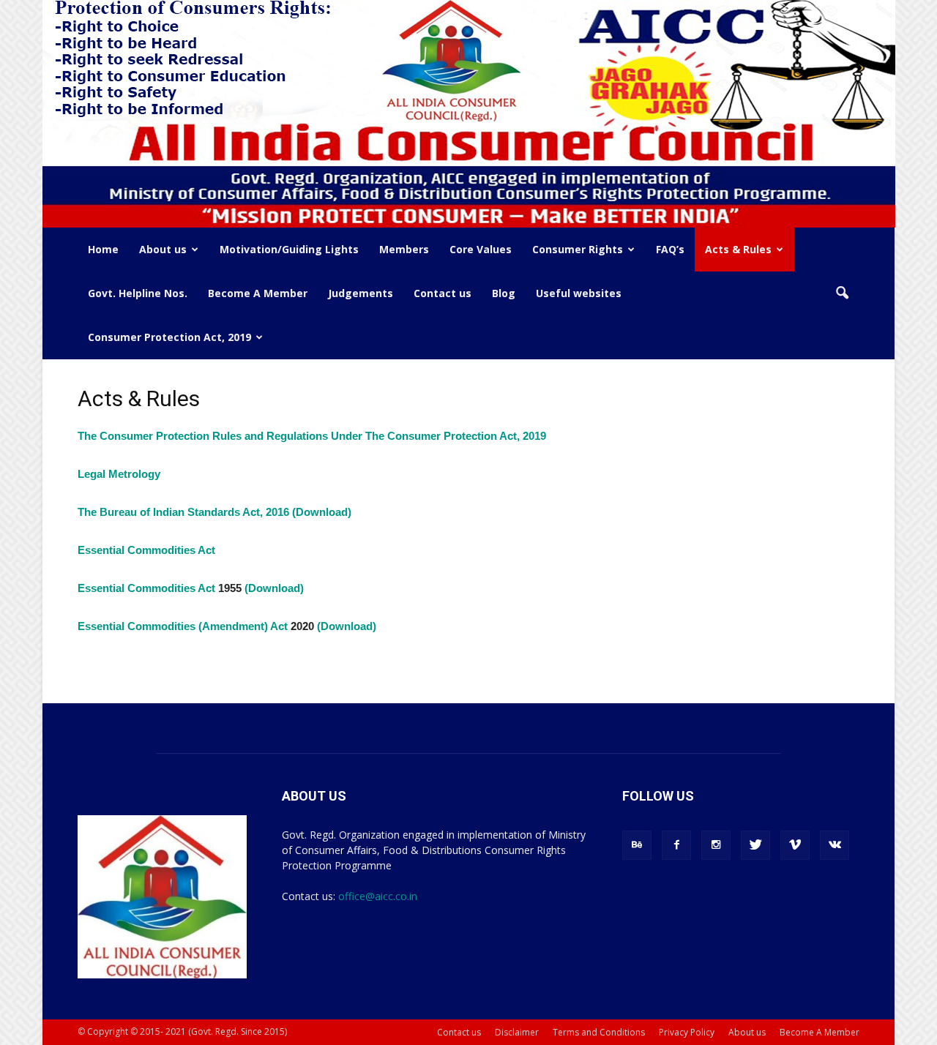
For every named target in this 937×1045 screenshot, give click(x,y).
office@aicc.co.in (377, 896)
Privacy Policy (686, 1032)
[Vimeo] (795, 845)
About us (163, 249)
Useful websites (578, 293)
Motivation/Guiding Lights (289, 249)
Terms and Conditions (599, 1032)
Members (404, 249)
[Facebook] (676, 845)
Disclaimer (517, 1032)
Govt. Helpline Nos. (137, 293)
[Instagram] (716, 845)
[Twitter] (755, 845)
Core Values (480, 249)
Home (103, 249)
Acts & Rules (738, 249)
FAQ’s (670, 249)
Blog (503, 293)
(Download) (321, 512)
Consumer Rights (577, 249)
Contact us (442, 293)
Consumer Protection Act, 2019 (169, 337)
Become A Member (257, 293)
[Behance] (637, 845)
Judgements (360, 293)
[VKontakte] (834, 845)
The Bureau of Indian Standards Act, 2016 (183, 512)
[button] (841, 293)
